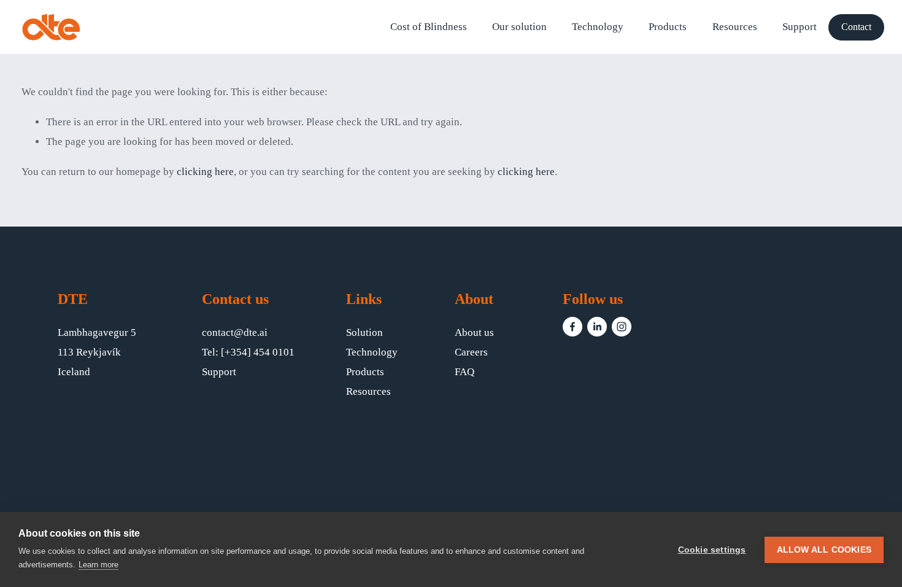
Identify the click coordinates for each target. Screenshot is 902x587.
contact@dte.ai (235, 332)
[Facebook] (572, 326)
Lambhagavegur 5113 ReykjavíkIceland (97, 352)
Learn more (98, 564)
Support (799, 27)
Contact (856, 26)
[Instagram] (621, 326)
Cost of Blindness (428, 27)
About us (474, 332)
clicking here (205, 171)
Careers (471, 352)
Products (668, 27)
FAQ (464, 372)
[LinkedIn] (597, 326)
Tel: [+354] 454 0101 (248, 352)
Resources (368, 391)
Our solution (519, 27)
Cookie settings (712, 549)
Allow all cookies (824, 549)
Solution (364, 332)
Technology (597, 27)
